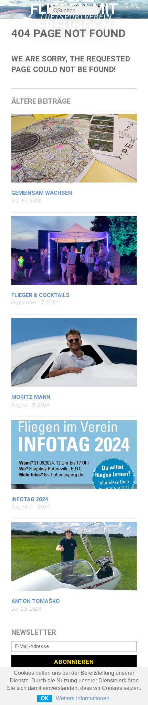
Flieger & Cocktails (40, 295)
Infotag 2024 (29, 499)
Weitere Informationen (82, 698)
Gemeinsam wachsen (41, 193)
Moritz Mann (30, 397)
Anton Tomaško (35, 601)
